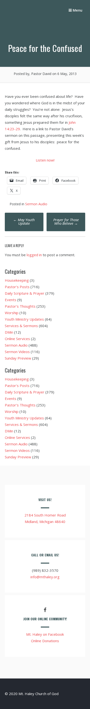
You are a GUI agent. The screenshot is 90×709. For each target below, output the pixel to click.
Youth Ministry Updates (24, 319)
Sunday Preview (18, 358)
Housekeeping (17, 280)
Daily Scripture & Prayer (24, 293)
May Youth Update (24, 221)
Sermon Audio (36, 204)
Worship (11, 312)
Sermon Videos (17, 351)
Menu (77, 10)
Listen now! (45, 160)
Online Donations (45, 640)
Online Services (17, 338)
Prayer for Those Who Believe (66, 221)
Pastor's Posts (17, 286)
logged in (34, 254)
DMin (9, 332)
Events (10, 299)
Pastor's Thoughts (20, 306)
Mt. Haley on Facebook (45, 634)
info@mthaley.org (45, 576)
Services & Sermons (21, 325)
